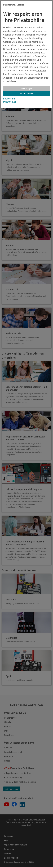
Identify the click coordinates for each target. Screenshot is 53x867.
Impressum (9, 98)
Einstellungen (26, 88)
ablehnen (41, 70)
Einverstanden (26, 93)
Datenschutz (9, 101)
